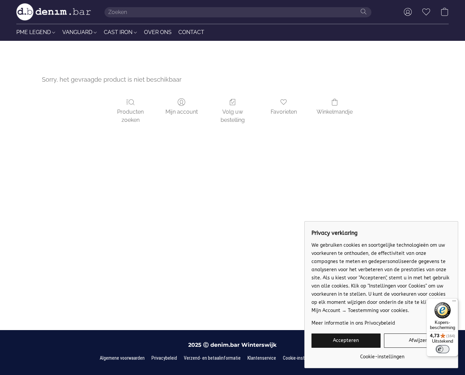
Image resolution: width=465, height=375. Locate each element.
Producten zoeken (130, 116)
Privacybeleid (164, 358)
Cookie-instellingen (301, 358)
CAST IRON (119, 32)
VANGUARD (78, 32)
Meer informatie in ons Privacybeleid (353, 323)
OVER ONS (158, 32)
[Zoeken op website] (363, 11)
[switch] (442, 349)
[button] (53, 11)
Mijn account (181, 112)
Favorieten (284, 112)
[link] (382, 354)
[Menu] (454, 302)
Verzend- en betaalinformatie (212, 358)
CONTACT (191, 32)
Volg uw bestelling (233, 116)
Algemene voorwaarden (122, 358)
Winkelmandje (335, 112)
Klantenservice (261, 358)
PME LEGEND (34, 32)
